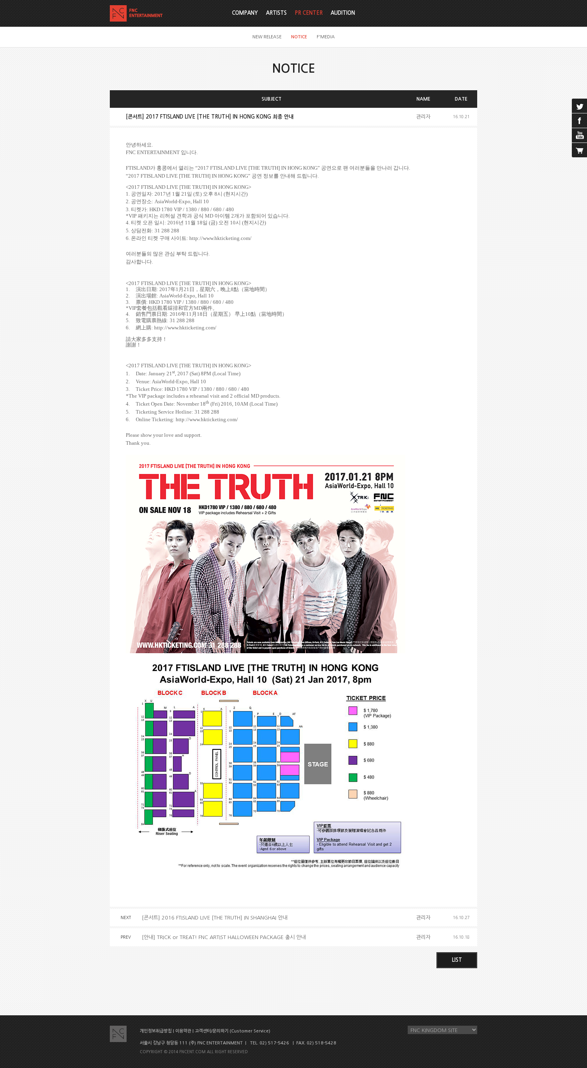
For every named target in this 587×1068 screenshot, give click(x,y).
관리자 (423, 116)
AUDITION (343, 13)
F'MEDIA (326, 37)
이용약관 (183, 1031)
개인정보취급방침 (156, 1031)
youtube (579, 135)
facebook (579, 120)
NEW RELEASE (267, 37)
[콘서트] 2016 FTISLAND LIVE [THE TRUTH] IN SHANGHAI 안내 (215, 917)
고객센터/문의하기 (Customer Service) (232, 1031)
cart (579, 150)
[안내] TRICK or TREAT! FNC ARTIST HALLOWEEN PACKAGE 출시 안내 (224, 937)
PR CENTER (309, 13)
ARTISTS (276, 13)
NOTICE (299, 37)
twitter (579, 106)
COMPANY (245, 13)
